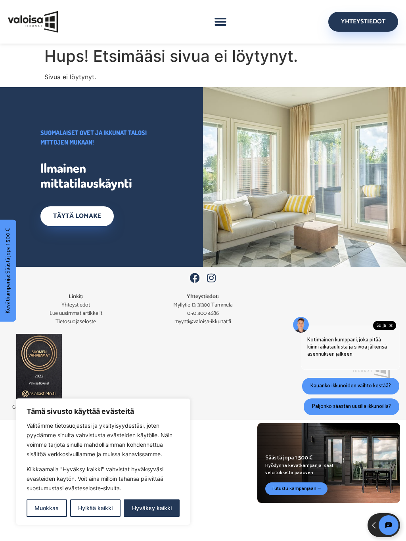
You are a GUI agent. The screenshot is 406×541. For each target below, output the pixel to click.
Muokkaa (46, 508)
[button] (220, 21)
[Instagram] (211, 278)
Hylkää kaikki (95, 508)
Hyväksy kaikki (152, 508)
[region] (103, 461)
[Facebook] (195, 278)
